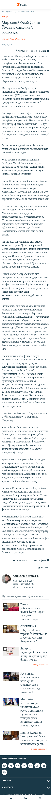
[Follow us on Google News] (43, 765)
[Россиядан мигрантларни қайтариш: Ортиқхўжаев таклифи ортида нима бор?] (11, 676)
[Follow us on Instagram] (24, 765)
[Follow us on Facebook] (17, 765)
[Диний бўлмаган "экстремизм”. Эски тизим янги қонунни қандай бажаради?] (11, 735)
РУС (25, 798)
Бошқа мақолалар (39, 749)
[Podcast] (4, 772)
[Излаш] (40, 798)
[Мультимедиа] (11, 798)
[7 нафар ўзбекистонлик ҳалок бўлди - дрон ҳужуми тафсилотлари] (11, 607)
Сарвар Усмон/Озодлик (14, 39)
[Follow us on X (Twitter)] (37, 765)
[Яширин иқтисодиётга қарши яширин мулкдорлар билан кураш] (11, 651)
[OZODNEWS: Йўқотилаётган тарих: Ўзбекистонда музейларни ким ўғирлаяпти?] (11, 629)
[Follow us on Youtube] (4, 765)
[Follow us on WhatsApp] (30, 765)
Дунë (5, 17)
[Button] (20, 51)
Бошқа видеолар (40, 665)
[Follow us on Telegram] (11, 765)
